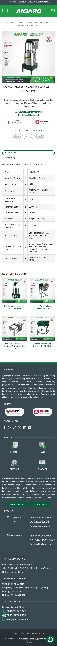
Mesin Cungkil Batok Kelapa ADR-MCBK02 (42, 344)
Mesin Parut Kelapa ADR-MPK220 (42, 307)
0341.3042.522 (18, 595)
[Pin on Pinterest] (36, 136)
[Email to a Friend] (31, 136)
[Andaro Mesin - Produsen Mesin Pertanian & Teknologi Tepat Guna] (28, 11)
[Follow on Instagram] (9, 428)
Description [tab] (10, 153)
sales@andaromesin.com (18, 619)
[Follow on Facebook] (4, 428)
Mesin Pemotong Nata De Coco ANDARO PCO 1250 (14, 346)
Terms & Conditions (19, 633)
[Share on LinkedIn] (41, 136)
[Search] (52, 10)
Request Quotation (30, 115)
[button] (4, 10)
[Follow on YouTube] (29, 428)
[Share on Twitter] (26, 136)
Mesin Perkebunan (30, 22)
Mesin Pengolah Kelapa (35, 24)
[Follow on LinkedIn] (24, 428)
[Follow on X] (19, 428)
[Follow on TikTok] (14, 428)
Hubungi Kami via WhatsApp (30, 112)
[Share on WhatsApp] (15, 136)
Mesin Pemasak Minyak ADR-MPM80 (14, 307)
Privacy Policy (40, 633)
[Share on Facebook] (20, 136)
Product (10, 22)
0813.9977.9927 (16, 611)
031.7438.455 (17, 572)
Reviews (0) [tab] (9, 158)
